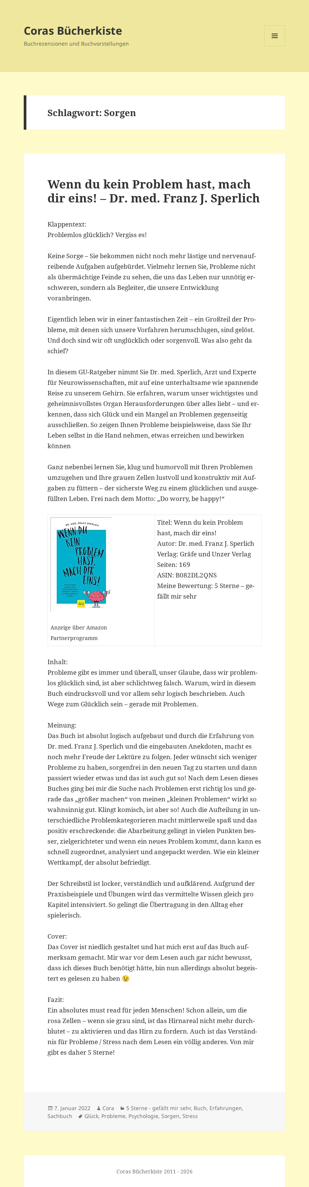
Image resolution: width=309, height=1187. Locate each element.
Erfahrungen (226, 1108)
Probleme (113, 1116)
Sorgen (170, 1116)
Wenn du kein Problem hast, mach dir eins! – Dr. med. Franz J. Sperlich (153, 191)
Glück (91, 1116)
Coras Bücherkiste (73, 30)
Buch (200, 1108)
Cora (108, 1108)
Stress (190, 1116)
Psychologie (143, 1116)
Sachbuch (59, 1116)
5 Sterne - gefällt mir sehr (158, 1108)
